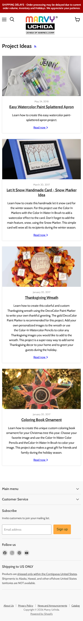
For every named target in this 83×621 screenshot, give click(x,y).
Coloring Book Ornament (41, 419)
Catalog (76, 605)
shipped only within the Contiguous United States (47, 574)
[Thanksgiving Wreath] (41, 267)
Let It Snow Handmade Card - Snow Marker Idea (42, 192)
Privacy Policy (25, 605)
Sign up (62, 529)
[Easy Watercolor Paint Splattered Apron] (41, 76)
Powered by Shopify (41, 613)
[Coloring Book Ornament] (41, 389)
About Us (9, 605)
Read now (39, 127)
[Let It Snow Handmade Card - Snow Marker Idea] (41, 159)
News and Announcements (52, 605)
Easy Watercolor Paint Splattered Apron (41, 107)
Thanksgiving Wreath (41, 297)
